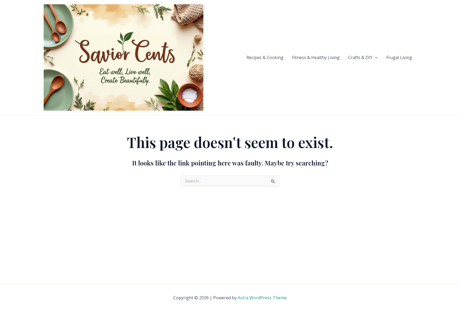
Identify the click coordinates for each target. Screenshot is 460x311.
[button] (375, 57)
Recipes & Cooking (265, 57)
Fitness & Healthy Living (316, 57)
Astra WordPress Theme (262, 298)
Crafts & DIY (360, 57)
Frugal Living (399, 57)
